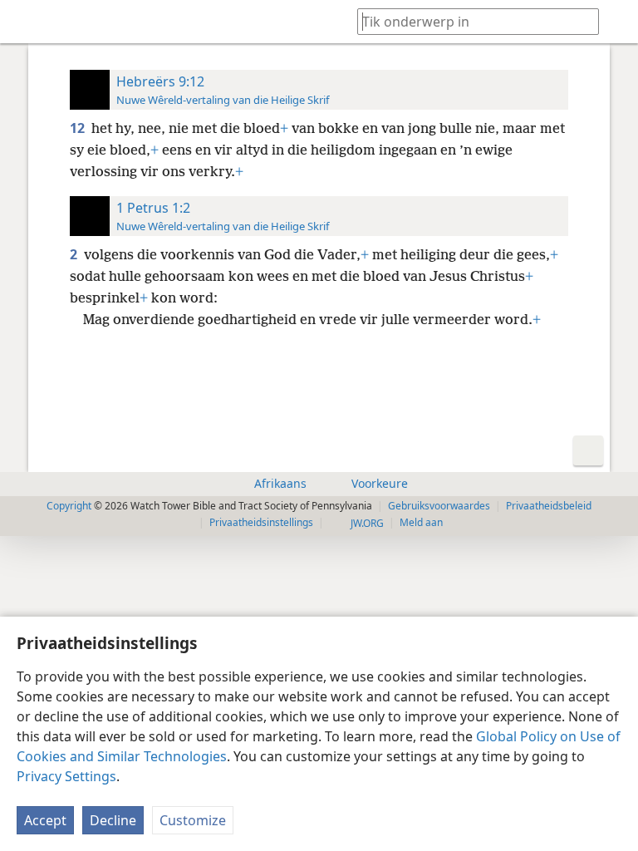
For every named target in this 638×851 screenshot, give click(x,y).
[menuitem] (25, 21)
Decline (113, 820)
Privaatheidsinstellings (261, 522)
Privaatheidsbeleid (548, 505)
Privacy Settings (66, 776)
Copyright (69, 506)
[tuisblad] (25, 21)
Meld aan (421, 522)
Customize (193, 820)
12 (79, 128)
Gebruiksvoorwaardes (439, 505)
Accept (45, 820)
